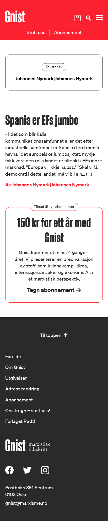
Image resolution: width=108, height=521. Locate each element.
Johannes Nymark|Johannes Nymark (50, 185)
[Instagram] (45, 472)
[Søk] (88, 18)
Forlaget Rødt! (20, 421)
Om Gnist (15, 367)
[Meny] (99, 17)
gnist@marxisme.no (26, 503)
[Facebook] (9, 472)
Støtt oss (36, 32)
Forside (13, 356)
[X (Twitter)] (27, 472)
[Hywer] (15, 16)
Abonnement (68, 32)
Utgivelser (16, 378)
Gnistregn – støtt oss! (27, 410)
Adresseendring (22, 388)
